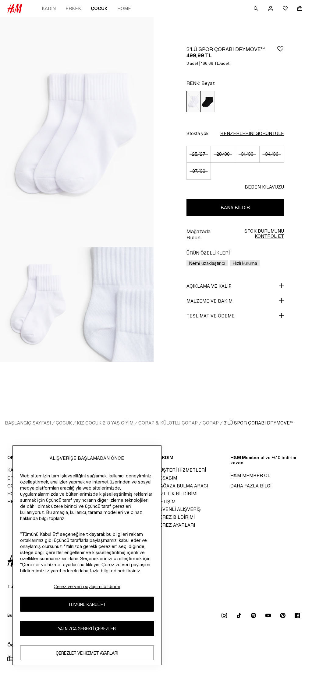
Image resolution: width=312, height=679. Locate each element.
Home (124, 8)
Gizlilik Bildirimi (176, 493)
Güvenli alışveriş (178, 509)
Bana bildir (235, 207)
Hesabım (166, 477)
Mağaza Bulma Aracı (182, 485)
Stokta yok (197, 133)
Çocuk (99, 8)
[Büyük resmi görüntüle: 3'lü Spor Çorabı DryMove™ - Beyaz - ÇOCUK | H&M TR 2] (38, 304)
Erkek (73, 8)
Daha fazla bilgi (250, 485)
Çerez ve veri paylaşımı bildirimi (87, 586)
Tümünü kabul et (87, 604)
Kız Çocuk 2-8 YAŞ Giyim (105, 422)
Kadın (49, 8)
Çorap (211, 422)
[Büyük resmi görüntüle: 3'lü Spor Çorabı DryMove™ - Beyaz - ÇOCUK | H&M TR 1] (77, 132)
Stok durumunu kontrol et (264, 233)
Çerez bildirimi (175, 517)
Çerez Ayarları (175, 525)
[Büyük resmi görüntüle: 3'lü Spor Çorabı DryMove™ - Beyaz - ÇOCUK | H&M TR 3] (115, 304)
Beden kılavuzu (264, 186)
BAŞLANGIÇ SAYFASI (28, 422)
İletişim (166, 501)
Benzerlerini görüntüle (252, 133)
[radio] (193, 102)
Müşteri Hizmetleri (181, 470)
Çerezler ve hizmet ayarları (87, 653)
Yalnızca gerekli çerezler (87, 628)
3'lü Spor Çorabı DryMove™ (258, 422)
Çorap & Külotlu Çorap (168, 422)
